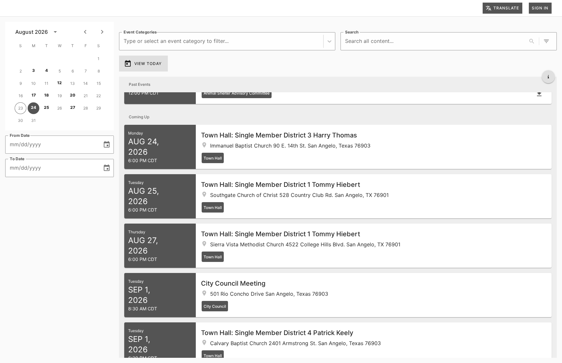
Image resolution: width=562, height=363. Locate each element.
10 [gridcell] (33, 83)
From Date (20, 135)
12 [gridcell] (59, 82)
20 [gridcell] (72, 95)
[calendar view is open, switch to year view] (55, 31)
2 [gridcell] (21, 71)
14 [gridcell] (85, 83)
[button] (338, 147)
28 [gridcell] (85, 108)
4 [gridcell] (46, 70)
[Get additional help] (548, 76)
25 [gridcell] (46, 107)
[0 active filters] (546, 41)
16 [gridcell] (21, 95)
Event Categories (140, 32)
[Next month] (102, 31)
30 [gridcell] (20, 120)
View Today (148, 63)
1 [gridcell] (99, 58)
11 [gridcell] (46, 83)
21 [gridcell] (86, 95)
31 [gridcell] (33, 120)
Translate (506, 8)
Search (351, 32)
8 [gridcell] (99, 71)
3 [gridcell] (33, 70)
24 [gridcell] (33, 107)
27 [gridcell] (72, 107)
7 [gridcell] (86, 71)
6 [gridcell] (73, 71)
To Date (17, 158)
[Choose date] (106, 144)
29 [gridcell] (98, 108)
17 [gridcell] (34, 95)
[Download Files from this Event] (539, 93)
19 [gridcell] (60, 95)
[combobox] (124, 41)
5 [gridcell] (60, 71)
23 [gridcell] (20, 108)
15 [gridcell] (99, 83)
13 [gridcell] (72, 83)
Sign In (540, 8)
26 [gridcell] (59, 108)
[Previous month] (85, 31)
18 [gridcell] (46, 95)
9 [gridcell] (21, 83)
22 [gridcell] (98, 95)
